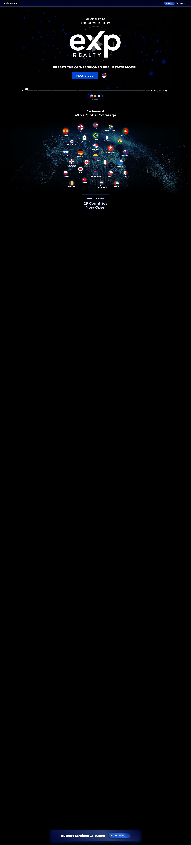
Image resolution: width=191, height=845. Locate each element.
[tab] (91, 96)
